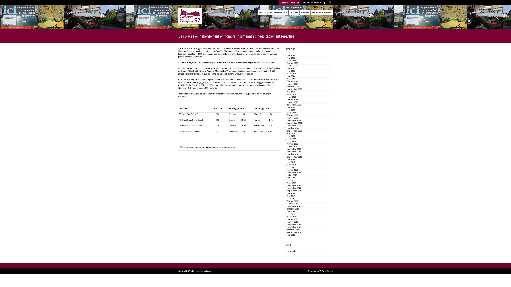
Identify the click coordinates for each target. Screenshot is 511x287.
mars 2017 (291, 198)
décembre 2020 (294, 125)
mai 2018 (291, 180)
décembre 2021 (294, 120)
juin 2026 (291, 55)
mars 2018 (291, 183)
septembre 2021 (294, 123)
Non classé (213, 147)
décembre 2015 (294, 224)
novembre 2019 (294, 152)
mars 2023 (291, 97)
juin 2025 (291, 68)
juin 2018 (291, 178)
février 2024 (292, 81)
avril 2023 (291, 94)
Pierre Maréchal (228, 147)
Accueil (262, 12)
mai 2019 (291, 162)
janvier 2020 (292, 146)
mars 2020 (291, 141)
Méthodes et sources (321, 12)
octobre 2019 (293, 154)
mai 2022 (291, 110)
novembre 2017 (294, 188)
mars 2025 (291, 74)
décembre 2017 (294, 185)
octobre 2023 (293, 87)
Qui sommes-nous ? (278, 12)
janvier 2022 (292, 118)
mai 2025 (291, 71)
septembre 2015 (294, 232)
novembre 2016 (294, 206)
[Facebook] (324, 2)
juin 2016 (291, 211)
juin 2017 (291, 193)
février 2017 (292, 201)
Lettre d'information (311, 3)
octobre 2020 (293, 128)
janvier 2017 (292, 204)
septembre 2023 (294, 89)
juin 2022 (291, 107)
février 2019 (292, 170)
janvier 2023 (292, 102)
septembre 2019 (294, 157)
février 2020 (292, 144)
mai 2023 (291, 92)
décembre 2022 (294, 105)
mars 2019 (291, 167)
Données (305, 12)
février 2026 (292, 63)
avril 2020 (291, 139)
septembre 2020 (294, 131)
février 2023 (292, 99)
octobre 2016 (293, 209)
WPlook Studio (326, 271)
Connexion (292, 251)
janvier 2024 (292, 84)
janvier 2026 (292, 66)
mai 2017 (291, 196)
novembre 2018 (294, 172)
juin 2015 (291, 235)
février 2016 (292, 219)
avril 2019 (291, 165)
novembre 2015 (294, 227)
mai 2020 (291, 136)
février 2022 (292, 115)
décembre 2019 (294, 149)
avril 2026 (291, 61)
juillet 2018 (292, 175)
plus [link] (201, 82)
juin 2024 (291, 76)
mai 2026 (291, 58)
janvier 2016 (292, 222)
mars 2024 (291, 79)
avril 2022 (291, 112)
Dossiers (294, 12)
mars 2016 (291, 217)
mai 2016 (291, 214)
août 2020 (291, 133)
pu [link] (199, 48)
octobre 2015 (293, 230)
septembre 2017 (294, 191)
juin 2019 (291, 159)
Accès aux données (289, 3)
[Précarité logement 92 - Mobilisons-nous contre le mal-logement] (201, 16)
